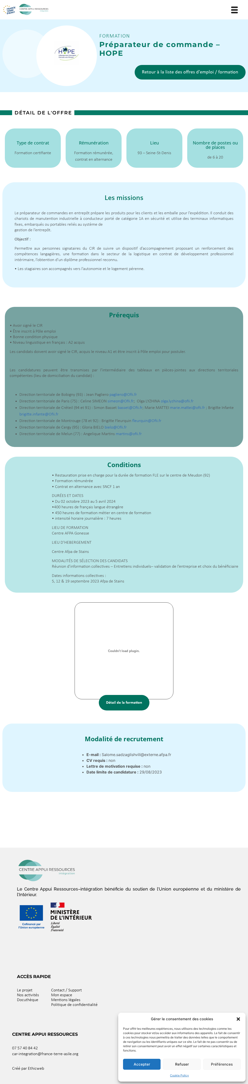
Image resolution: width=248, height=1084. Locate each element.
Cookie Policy (179, 1075)
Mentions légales (65, 1000)
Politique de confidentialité (74, 1005)
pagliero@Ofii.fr (123, 394)
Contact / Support (66, 990)
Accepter (142, 1064)
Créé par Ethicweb (28, 1068)
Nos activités (28, 995)
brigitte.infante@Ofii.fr (38, 414)
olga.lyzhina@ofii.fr (177, 401)
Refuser (182, 1064)
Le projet (24, 990)
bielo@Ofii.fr (116, 427)
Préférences (222, 1064)
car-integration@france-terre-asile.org (45, 1054)
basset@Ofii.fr (130, 408)
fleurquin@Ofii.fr (146, 421)
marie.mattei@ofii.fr (187, 408)
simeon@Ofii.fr (121, 401)
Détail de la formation (124, 703)
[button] (238, 1019)
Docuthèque (27, 1000)
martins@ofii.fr (129, 434)
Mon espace (61, 995)
